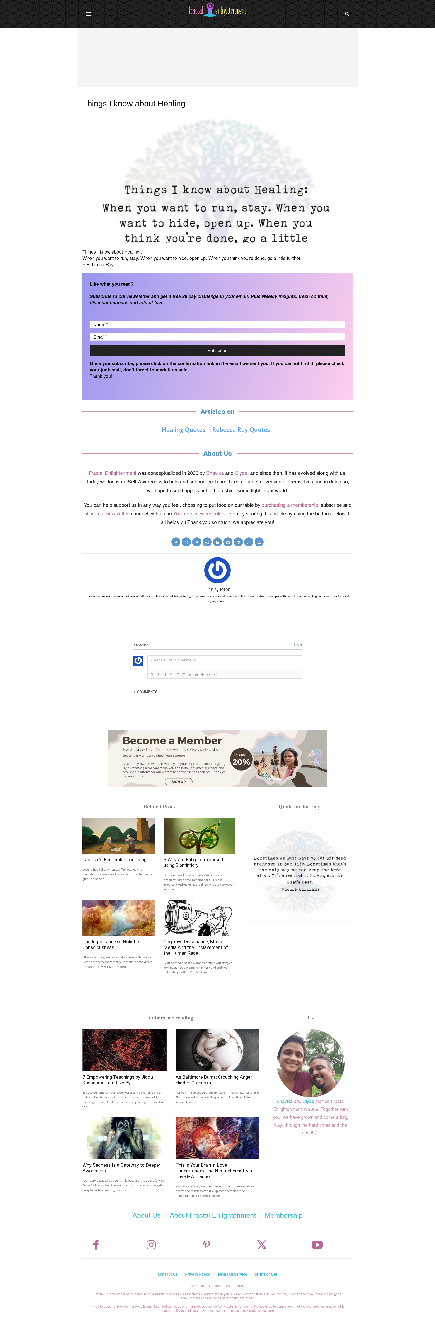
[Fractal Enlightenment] (217, 9)
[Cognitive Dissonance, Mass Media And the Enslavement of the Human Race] (200, 918)
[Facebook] (175, 541)
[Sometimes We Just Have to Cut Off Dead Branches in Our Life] (299, 871)
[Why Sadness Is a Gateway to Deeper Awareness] (124, 1138)
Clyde (241, 472)
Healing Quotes (183, 429)
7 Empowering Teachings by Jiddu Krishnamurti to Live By (117, 1079)
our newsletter (113, 513)
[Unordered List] (184, 675)
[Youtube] (317, 1245)
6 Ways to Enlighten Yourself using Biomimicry (194, 862)
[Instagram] (151, 1245)
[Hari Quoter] (217, 570)
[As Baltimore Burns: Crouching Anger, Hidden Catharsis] (218, 1050)
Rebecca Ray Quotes (241, 429)
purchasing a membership (290, 504)
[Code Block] (196, 675)
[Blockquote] (190, 675)
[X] (186, 541)
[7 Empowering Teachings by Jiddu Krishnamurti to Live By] (124, 1050)
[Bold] (152, 675)
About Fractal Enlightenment (213, 1215)
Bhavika (215, 472)
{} (208, 674)
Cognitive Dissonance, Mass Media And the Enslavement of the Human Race (196, 947)
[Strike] (171, 675)
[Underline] (165, 675)
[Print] (259, 541)
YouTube (182, 513)
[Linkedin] (217, 541)
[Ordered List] (177, 675)
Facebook (209, 513)
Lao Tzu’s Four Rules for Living (114, 859)
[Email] (238, 541)
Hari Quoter (217, 589)
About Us (147, 1215)
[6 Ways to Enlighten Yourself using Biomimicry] (200, 836)
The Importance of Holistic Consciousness (110, 944)
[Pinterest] (196, 541)
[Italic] (158, 675)
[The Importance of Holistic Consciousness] (118, 918)
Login (298, 644)
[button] (347, 14)
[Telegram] (227, 541)
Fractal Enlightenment (112, 472)
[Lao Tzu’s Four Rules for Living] (118, 836)
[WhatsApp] (207, 541)
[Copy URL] (248, 541)
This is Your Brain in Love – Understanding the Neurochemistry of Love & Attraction (215, 1170)
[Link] (203, 675)
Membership (284, 1215)
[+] (215, 674)
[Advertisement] (217, 62)
